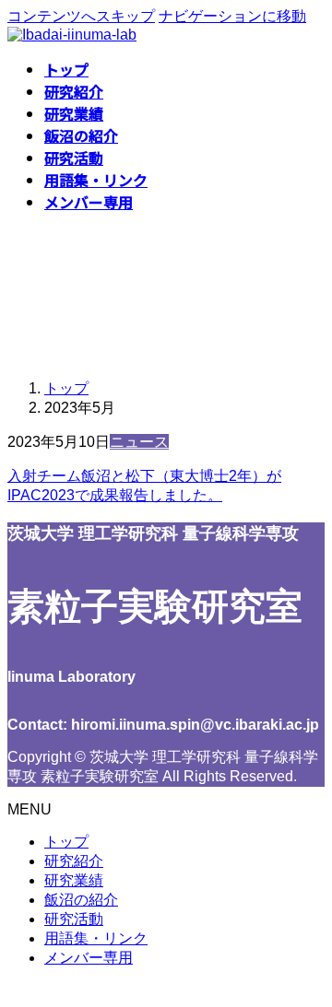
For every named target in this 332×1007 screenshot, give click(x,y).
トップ (66, 841)
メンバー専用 (88, 958)
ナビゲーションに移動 (232, 16)
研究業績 (73, 880)
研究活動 (73, 919)
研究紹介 (73, 861)
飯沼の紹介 (81, 899)
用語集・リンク (96, 938)
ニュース (139, 442)
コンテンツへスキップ (81, 16)
